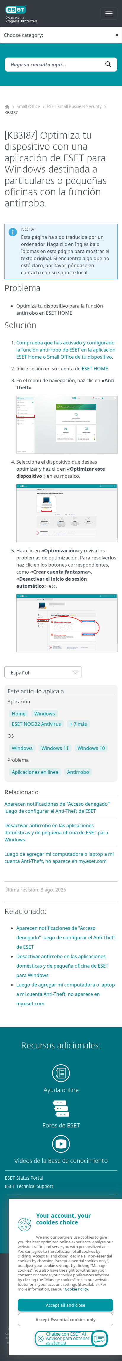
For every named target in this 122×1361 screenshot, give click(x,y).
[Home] (7, 107)
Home (18, 713)
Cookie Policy (76, 1289)
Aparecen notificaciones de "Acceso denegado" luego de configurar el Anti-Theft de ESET (65, 937)
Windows (44, 713)
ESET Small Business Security (74, 107)
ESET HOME (95, 368)
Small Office (28, 107)
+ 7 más (78, 724)
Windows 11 (55, 748)
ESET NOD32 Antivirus (36, 724)
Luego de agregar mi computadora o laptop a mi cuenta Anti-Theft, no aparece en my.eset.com (65, 994)
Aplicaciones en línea (35, 772)
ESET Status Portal (24, 1178)
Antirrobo (78, 772)
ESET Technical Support (29, 1186)
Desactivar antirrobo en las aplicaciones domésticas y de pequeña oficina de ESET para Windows (56, 832)
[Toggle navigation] (109, 13)
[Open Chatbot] (99, 1338)
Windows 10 (91, 748)
